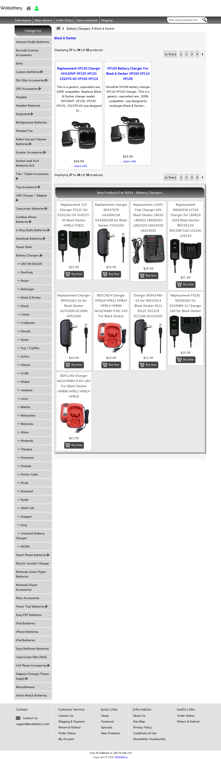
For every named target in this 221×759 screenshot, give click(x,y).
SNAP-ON (27, 508)
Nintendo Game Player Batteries (31, 574)
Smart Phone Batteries (31, 554)
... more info (79, 165)
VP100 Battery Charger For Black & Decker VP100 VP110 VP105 (128, 73)
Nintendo (26, 440)
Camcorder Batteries (30, 208)
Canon (24, 314)
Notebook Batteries (29, 238)
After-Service (43, 20)
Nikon (24, 432)
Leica (24, 398)
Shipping (107, 20)
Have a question (87, 20)
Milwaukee (27, 415)
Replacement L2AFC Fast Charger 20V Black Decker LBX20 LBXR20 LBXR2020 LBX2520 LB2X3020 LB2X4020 (148, 217)
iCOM (24, 373)
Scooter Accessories (29, 152)
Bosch (24, 305)
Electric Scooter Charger (32, 563)
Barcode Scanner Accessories (27, 52)
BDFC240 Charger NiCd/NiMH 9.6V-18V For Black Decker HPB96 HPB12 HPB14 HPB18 (73, 386)
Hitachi (25, 364)
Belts (19, 63)
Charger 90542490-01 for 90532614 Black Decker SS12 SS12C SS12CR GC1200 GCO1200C (148, 306)
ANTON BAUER (31, 263)
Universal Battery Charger (30, 535)
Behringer (27, 289)
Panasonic (27, 457)
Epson (24, 339)
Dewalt (25, 331)
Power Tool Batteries (30, 606)
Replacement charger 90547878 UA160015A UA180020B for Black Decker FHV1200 (111, 215)
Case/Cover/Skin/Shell (31, 657)
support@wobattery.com (32, 724)
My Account (66, 739)
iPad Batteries (25, 623)
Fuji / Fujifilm (29, 348)
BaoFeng (26, 272)
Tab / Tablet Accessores (32, 173)
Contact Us (30, 718)
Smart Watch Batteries (31, 695)
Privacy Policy (142, 727)
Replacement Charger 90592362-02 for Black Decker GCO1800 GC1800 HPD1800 (73, 306)
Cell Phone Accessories (31, 665)
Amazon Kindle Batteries (32, 41)
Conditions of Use (144, 733)
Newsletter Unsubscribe (149, 739)
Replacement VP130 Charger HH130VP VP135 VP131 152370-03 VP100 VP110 (79, 73)
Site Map (139, 721)
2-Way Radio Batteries (31, 230)
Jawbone (26, 390)
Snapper (26, 516)
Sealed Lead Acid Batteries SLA (27, 163)
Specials (106, 727)
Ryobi (24, 499)
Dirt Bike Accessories (30, 80)
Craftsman (27, 322)
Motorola (26, 423)
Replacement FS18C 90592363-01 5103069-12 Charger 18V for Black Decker (185, 303)
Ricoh (24, 482)
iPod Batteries (25, 640)
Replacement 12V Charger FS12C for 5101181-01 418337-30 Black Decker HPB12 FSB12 (73, 215)
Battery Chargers (78, 28)
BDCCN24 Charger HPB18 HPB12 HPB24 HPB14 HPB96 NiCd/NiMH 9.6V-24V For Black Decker (111, 306)
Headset (21, 97)
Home (105, 715)
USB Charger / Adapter (31, 195)
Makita (25, 407)
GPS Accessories (27, 88)
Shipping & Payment (71, 721)
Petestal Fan (24, 130)
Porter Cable (29, 474)
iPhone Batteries (27, 631)
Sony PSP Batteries (28, 614)
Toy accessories (26, 187)
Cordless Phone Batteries (26, 219)
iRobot (25, 381)
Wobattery (121, 757)
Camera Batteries (28, 71)
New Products (110, 733)
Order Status (64, 20)
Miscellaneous (25, 686)
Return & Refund (69, 727)
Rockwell (26, 491)
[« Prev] (170, 54)
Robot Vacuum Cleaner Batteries (31, 141)
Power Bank (24, 246)
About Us (139, 715)
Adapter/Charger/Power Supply (32, 676)
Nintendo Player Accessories (27, 587)
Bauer (24, 280)
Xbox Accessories (27, 598)
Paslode (25, 466)
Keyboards (23, 113)
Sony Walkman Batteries (32, 648)
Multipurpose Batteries (31, 122)
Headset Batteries (28, 105)
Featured (107, 721)
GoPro (24, 356)
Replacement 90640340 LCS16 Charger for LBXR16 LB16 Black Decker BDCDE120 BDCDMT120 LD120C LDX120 (186, 220)
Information (23, 20)
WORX (25, 546)
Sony (23, 524)
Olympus (26, 449)
